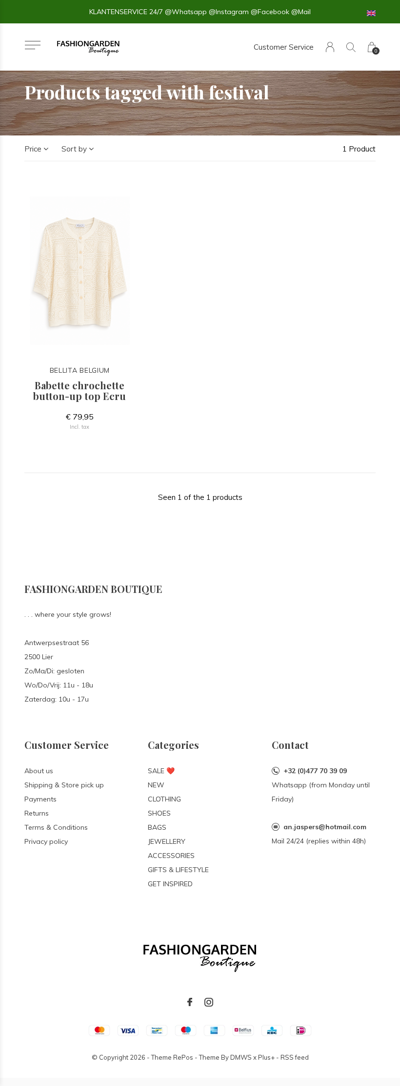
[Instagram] (208, 1002)
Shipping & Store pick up (64, 785)
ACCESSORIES (171, 855)
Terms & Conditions (56, 827)
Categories (173, 744)
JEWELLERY (166, 841)
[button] (32, 45)
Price (32, 148)
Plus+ (266, 1057)
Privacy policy (46, 841)
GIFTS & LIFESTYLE (178, 869)
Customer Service (284, 47)
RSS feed (294, 1057)
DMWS (241, 1057)
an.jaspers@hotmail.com (324, 826)
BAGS (157, 827)
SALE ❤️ (161, 770)
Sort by (74, 148)
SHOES (159, 813)
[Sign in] (330, 47)
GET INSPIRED (170, 883)
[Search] (351, 47)
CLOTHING (164, 799)
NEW (156, 785)
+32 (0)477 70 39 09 (315, 770)
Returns (36, 813)
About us (38, 770)
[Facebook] (189, 1002)
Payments (40, 799)
